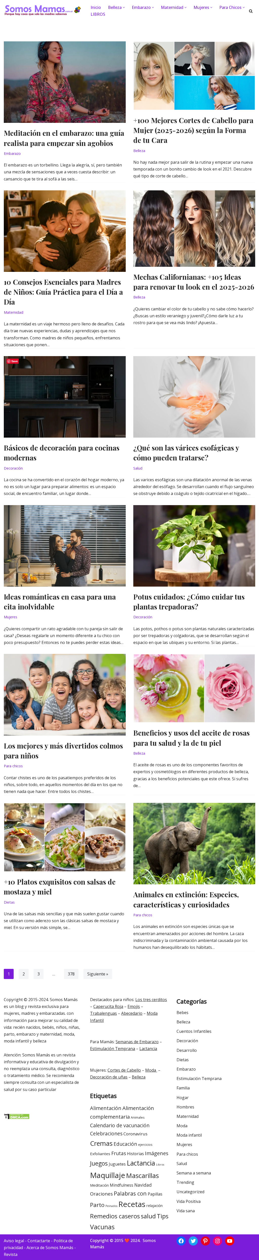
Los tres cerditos (151, 999)
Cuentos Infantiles (194, 1031)
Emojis (133, 1006)
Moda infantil (189, 1135)
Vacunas (102, 1226)
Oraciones (101, 1193)
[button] (124, 7)
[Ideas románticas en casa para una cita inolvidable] (65, 546)
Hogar (183, 1097)
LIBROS (98, 14)
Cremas (101, 1143)
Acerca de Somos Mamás (50, 1247)
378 (71, 974)
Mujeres (10, 617)
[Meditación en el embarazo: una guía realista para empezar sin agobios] (65, 82)
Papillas (155, 1194)
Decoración (13, 468)
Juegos (99, 1163)
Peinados (111, 1206)
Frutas (118, 1153)
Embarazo (12, 153)
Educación (125, 1144)
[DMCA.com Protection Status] (17, 1118)
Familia (183, 1088)
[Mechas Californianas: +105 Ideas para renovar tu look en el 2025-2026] (194, 228)
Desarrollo (187, 1050)
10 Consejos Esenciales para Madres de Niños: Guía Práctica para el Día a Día (63, 291)
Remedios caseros (115, 1216)
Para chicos (13, 766)
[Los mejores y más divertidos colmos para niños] (65, 694)
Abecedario (131, 1013)
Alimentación (105, 1108)
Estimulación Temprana (112, 1048)
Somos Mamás (64, 999)
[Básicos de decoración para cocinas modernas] (65, 397)
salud (148, 1216)
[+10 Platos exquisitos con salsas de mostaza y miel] (65, 837)
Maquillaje (107, 1175)
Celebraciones (106, 1133)
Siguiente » (97, 974)
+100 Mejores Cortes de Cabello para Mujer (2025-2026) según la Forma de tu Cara (193, 130)
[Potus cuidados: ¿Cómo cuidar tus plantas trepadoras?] (194, 546)
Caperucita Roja (108, 1006)
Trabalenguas (103, 1013)
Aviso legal (14, 1241)
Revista (10, 1254)
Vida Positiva (189, 1201)
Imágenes (156, 1153)
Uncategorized (190, 1192)
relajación (154, 1205)
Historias (135, 1153)
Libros (160, 1164)
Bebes (182, 1012)
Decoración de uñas (108, 1077)
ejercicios (145, 1144)
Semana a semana (194, 1173)
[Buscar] (251, 11)
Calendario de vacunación (119, 1125)
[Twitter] (193, 1241)
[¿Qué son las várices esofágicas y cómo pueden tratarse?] (194, 397)
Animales (137, 1117)
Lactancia (148, 1048)
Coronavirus (135, 1134)
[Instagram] (217, 1241)
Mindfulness (121, 1185)
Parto (97, 1205)
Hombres (185, 1107)
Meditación (99, 1185)
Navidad (143, 1185)
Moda (151, 1070)
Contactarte (39, 1241)
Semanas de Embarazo (137, 1042)
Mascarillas (142, 1175)
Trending (185, 1182)
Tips (162, 1216)
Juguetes (117, 1164)
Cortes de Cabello (124, 1070)
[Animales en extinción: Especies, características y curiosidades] (194, 843)
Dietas (9, 902)
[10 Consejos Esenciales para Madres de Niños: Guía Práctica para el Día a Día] (65, 231)
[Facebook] (181, 1241)
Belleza (139, 150)
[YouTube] (229, 1241)
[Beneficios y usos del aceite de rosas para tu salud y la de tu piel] (194, 688)
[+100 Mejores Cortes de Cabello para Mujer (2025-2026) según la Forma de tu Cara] (194, 75)
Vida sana (186, 1211)
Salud (137, 468)
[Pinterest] (205, 1241)
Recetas (131, 1204)
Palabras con (130, 1193)
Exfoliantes (100, 1153)
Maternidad (13, 312)
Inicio (96, 7)
